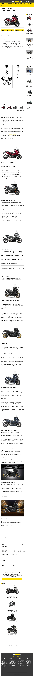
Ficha (3, 30)
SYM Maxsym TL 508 (5, 170)
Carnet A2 (8, 68)
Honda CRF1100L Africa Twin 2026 (29, 44)
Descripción (17, 30)
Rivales (21, 30)
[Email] (3, 35)
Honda (12, 564)
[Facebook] (7, 35)
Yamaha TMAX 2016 (12, 596)
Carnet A (4, 68)
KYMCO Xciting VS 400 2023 (12, 621)
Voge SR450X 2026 (30, 95)
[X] (8, 35)
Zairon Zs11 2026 (29, 74)
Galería (12, 30)
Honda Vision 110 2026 (29, 33)
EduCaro (6, 32)
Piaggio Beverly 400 (5, 176)
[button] (31, 1)
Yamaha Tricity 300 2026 (29, 106)
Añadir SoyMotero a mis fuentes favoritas (12, 579)
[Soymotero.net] (17, 1)
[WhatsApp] (1, 35)
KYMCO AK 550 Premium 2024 (12, 634)
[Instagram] (15, 673)
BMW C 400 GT (4, 174)
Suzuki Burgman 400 (5, 172)
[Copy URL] (10, 35)
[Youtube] (19, 673)
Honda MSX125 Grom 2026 (29, 22)
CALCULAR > (18, 78)
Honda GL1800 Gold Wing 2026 (30, 56)
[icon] (27, 1)
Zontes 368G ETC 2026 (29, 85)
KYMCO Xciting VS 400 (5, 178)
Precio (7, 30)
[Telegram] (5, 35)
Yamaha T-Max (4, 168)
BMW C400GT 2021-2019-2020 (12, 610)
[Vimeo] (18, 673)
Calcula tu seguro (13, 565)
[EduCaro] (4, 32)
